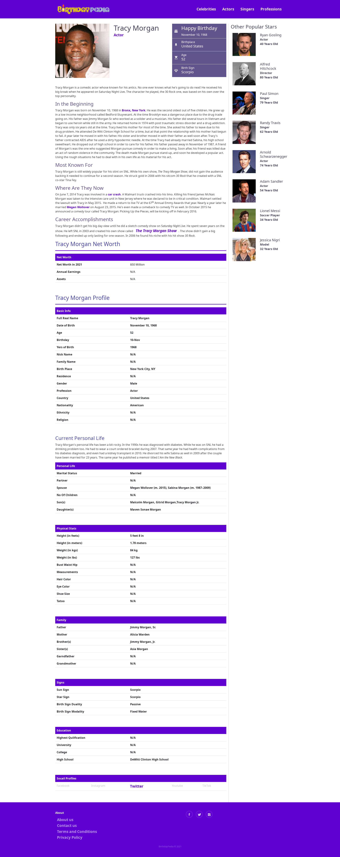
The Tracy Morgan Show (156, 230)
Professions (271, 9)
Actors (228, 9)
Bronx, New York (133, 110)
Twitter (136, 786)
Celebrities (206, 9)
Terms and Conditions (77, 831)
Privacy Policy (69, 837)
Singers (247, 9)
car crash (114, 194)
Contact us (67, 825)
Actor (119, 34)
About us (65, 819)
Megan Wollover (78, 207)
